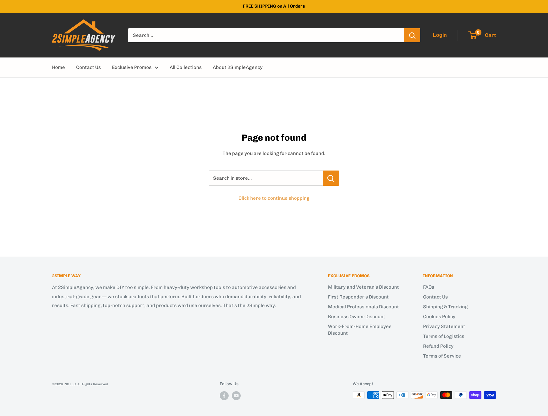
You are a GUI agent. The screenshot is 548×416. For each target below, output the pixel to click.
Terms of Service (442, 356)
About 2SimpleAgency (238, 67)
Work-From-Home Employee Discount (360, 330)
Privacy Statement (444, 326)
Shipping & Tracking (445, 307)
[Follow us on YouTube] (236, 395)
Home (58, 67)
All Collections (186, 67)
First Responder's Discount (358, 297)
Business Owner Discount (356, 316)
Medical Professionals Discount (363, 307)
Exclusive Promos (132, 67)
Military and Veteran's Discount (363, 287)
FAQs (428, 287)
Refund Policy (438, 346)
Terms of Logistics (443, 336)
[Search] (412, 35)
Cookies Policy (439, 316)
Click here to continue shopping (274, 198)
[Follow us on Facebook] (224, 395)
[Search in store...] (331, 178)
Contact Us (88, 67)
